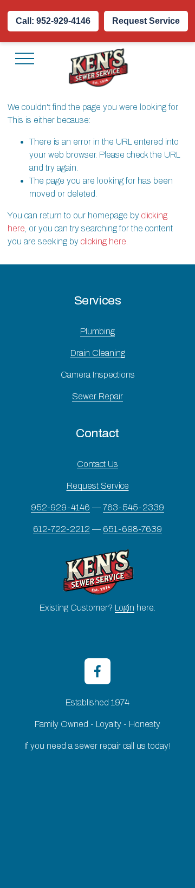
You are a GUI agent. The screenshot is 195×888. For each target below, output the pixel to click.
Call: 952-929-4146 (53, 20)
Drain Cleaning (97, 353)
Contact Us (97, 464)
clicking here (103, 241)
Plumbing (97, 331)
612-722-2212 (61, 529)
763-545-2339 (133, 507)
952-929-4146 (60, 507)
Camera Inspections (98, 374)
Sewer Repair (97, 396)
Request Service (146, 20)
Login (124, 607)
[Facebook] (97, 671)
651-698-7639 (132, 529)
